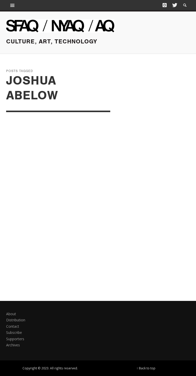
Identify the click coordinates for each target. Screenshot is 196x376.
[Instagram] (164, 5)
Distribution (15, 320)
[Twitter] (174, 5)
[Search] (12, 5)
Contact (12, 326)
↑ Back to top (146, 368)
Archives (13, 345)
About (11, 313)
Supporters (15, 338)
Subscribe (14, 332)
